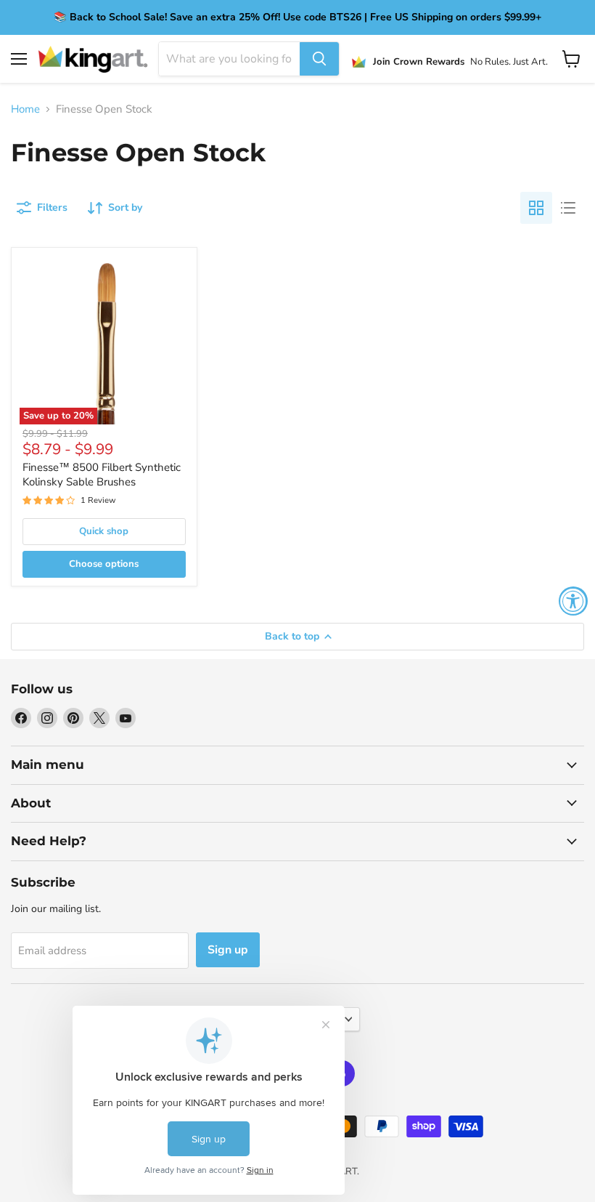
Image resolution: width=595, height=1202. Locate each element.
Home (25, 109)
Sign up (228, 950)
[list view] (568, 208)
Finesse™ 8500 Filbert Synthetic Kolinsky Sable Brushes (101, 474)
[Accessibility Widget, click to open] (573, 601)
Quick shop (103, 531)
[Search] (319, 59)
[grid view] (536, 208)
